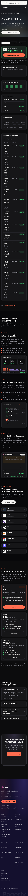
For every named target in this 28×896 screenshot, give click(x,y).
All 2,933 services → (8, 502)
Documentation (4, 847)
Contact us (14, 657)
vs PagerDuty (18, 819)
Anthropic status (19, 852)
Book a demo (13, 759)
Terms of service (5, 875)
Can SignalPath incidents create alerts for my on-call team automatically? (11, 711)
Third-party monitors (6, 852)
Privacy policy (4, 873)
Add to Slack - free (15, 754)
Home (2, 13)
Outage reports (22, 42)
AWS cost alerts (5, 826)
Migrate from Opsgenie (20, 816)
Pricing (17, 826)
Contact (3, 860)
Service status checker (6, 850)
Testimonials (4, 855)
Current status (5, 42)
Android (5, 808)
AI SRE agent (4, 831)
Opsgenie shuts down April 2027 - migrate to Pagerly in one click (14, 2)
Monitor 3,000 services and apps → (11, 32)
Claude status (18, 850)
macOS (12, 808)
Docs (14, 892)
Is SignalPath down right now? (11, 689)
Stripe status (18, 847)
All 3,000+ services (19, 865)
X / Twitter (9, 892)
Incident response (5, 821)
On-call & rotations (5, 816)
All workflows (4, 836)
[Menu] (25, 7)
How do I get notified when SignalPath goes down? (10, 704)
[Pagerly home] (4, 7)
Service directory (9, 13)
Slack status (18, 855)
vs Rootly (17, 821)
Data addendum (5, 878)
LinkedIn (3, 892)
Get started (14, 607)
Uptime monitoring (5, 834)
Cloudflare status (19, 862)
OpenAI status (18, 860)
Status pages (4, 824)
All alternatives (18, 824)
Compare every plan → (6, 666)
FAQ (2, 857)
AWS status (18, 845)
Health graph (14, 42)
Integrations (18, 829)
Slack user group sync (6, 819)
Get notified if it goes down (14, 55)
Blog (2, 845)
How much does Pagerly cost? (11, 718)
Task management (5, 829)
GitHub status (18, 857)
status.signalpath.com (10, 305)
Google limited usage (6, 880)
